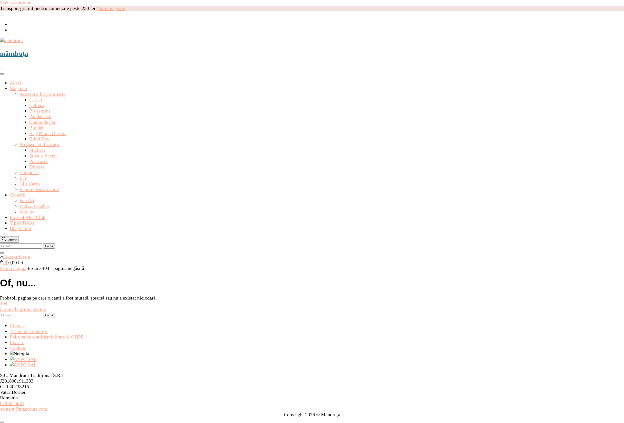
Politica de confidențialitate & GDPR (47, 336)
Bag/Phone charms (47, 133)
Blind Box (39, 138)
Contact (17, 325)
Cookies (18, 348)
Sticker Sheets (43, 155)
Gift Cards (30, 183)
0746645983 (12, 403)
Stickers (37, 150)
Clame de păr (42, 122)
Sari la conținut (15, 2)
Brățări (36, 127)
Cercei (35, 99)
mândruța (14, 53)
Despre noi (20, 228)
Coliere (36, 105)
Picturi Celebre (34, 206)
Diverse (37, 166)
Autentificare (17, 257)
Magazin (18, 88)
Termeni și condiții (29, 331)
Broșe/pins (39, 110)
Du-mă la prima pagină (23, 309)
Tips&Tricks (22, 223)
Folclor (27, 211)
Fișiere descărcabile (39, 189)
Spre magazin (111, 8)
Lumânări (29, 172)
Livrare (17, 342)
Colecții (18, 194)
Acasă (16, 82)
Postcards (38, 161)
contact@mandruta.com (23, 409)
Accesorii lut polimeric (43, 94)
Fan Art (27, 200)
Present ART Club (27, 217)
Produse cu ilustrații (39, 144)
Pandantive (40, 116)
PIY (23, 178)
